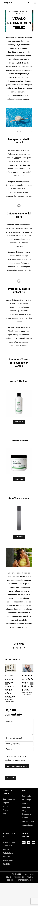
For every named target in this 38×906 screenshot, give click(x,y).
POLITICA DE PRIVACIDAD (24, 880)
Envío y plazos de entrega (27, 798)
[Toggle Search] (28, 2)
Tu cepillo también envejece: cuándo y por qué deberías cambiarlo (10, 686)
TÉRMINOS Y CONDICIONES (15, 877)
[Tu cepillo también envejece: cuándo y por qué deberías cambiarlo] (10, 668)
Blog (4, 813)
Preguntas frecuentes (26, 812)
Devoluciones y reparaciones (28, 823)
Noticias (6, 806)
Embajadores (8, 853)
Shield (16, 158)
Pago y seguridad (26, 805)
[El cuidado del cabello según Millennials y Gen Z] (27, 668)
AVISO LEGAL (29, 874)
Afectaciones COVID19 (8, 862)
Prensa (5, 810)
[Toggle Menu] (34, 2)
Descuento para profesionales (9, 844)
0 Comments (10, 701)
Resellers (6, 857)
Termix (25, 627)
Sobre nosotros (9, 799)
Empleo (6, 803)
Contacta (25, 818)
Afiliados (6, 849)
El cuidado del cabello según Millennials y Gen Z (27, 682)
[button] (6, 683)
